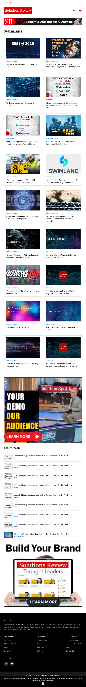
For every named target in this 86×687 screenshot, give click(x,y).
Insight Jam (8, 640)
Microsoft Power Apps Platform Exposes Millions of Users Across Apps (22, 256)
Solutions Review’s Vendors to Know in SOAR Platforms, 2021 (61, 256)
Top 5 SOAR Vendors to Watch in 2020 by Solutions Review (22, 364)
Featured (49, 251)
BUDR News (50, 99)
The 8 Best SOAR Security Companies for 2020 (62, 328)
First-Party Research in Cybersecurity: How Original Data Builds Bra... (42, 534)
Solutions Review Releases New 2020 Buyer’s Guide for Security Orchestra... (61, 364)
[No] (83, 681)
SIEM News (50, 176)
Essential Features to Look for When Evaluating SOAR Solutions (60, 142)
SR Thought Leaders (11, 644)
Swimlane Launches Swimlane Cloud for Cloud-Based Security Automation (62, 181)
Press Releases (42, 644)
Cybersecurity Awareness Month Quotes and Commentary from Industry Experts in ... (63, 66)
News (16, 458)
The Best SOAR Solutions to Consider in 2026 (21, 65)
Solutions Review (41, 675)
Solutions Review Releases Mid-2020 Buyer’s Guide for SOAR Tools (60, 292)
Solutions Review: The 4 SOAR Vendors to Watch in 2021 (22, 292)
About (6, 647)
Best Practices (12, 61)
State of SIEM (70, 651)
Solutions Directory (72, 640)
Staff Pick (40, 651)
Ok (43, 683)
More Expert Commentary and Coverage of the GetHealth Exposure (22, 217)
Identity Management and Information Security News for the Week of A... (43, 456)
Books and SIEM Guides (74, 644)
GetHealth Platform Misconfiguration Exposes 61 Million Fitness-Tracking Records (61, 218)
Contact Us (7, 651)
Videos (68, 647)
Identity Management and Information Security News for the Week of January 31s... (61, 105)
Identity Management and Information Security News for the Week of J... (43, 495)
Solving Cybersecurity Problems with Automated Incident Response (20, 181)
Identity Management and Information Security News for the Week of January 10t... (21, 143)
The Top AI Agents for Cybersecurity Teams (20, 104)
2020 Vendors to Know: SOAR (17, 327)
